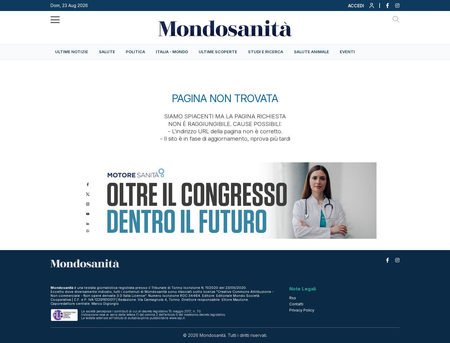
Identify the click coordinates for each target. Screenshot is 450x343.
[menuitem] (72, 51)
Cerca (396, 20)
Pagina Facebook (384, 5)
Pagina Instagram (394, 5)
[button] (361, 7)
